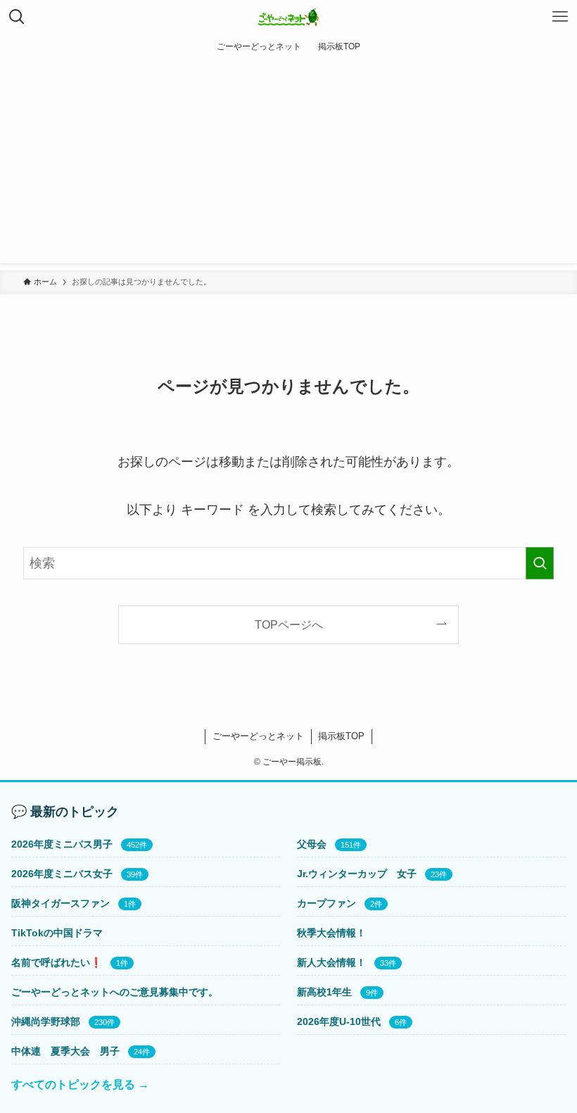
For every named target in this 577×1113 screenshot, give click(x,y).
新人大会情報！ (331, 962)
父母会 (311, 844)
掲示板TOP (341, 736)
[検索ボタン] (17, 17)
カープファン (326, 903)
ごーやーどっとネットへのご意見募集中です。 (114, 992)
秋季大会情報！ (331, 932)
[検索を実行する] (540, 563)
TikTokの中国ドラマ (57, 932)
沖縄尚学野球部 (45, 1021)
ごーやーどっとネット (258, 736)
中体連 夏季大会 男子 (65, 1051)
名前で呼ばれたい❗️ (56, 962)
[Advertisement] (288, 164)
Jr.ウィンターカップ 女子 (357, 873)
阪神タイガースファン (60, 903)
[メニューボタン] (560, 17)
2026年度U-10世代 (339, 1021)
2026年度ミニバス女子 (62, 873)
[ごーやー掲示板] (289, 17)
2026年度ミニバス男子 (62, 844)
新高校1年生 (324, 992)
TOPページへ (289, 624)
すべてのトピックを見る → (80, 1084)
